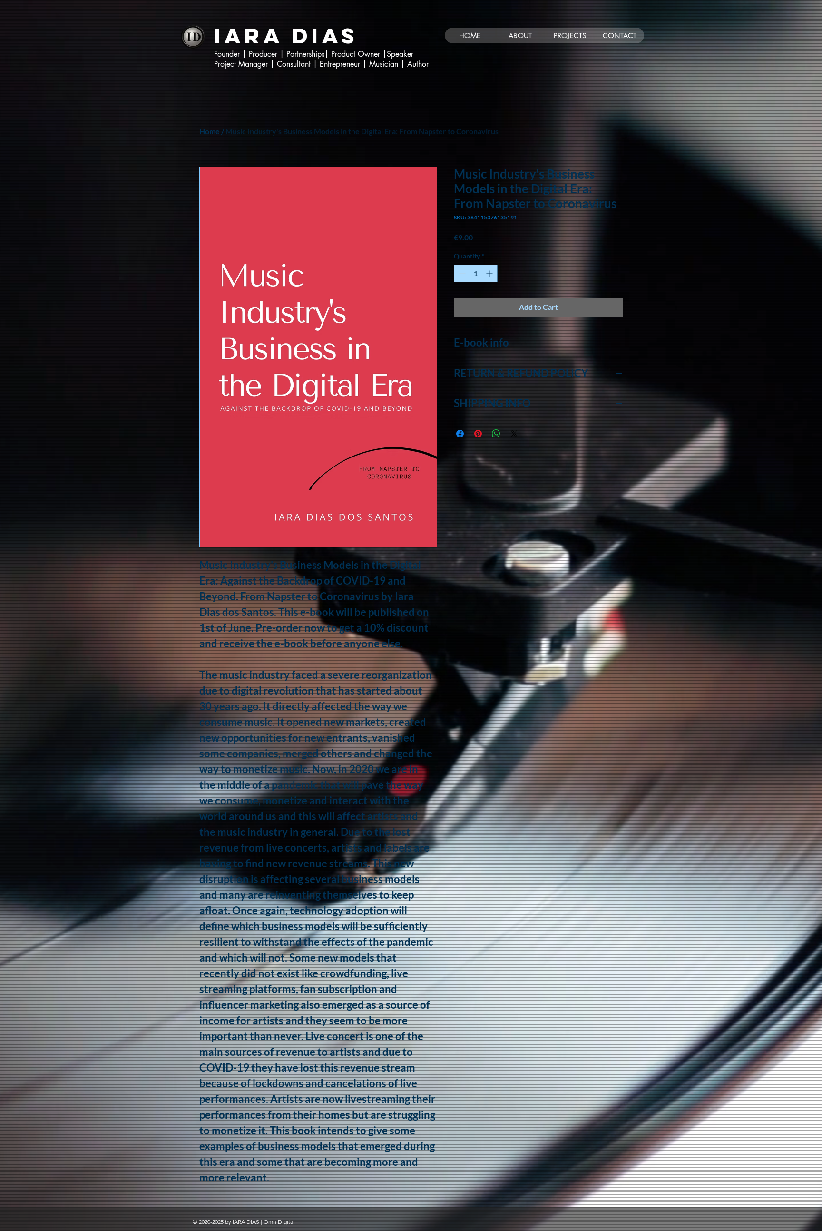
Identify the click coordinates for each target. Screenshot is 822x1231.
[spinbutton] (475, 273)
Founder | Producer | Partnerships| (272, 54)
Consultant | (298, 64)
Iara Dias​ (286, 35)
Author (418, 64)
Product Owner (356, 54)
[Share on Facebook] (460, 433)
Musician (385, 64)
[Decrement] (461, 273)
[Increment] (490, 273)
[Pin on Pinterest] (478, 433)
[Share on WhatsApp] (496, 433)
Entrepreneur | (343, 64)
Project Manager (242, 64)
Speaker (401, 54)
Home (209, 131)
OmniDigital (279, 1221)
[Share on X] (514, 433)
